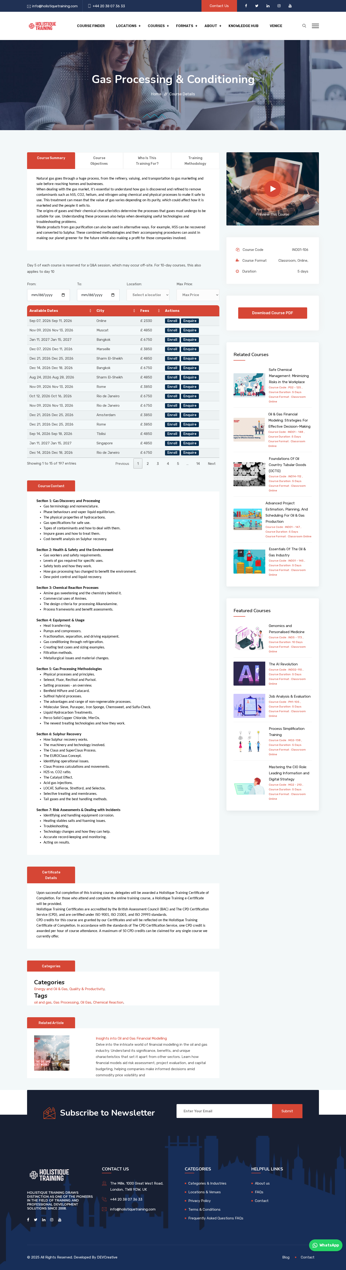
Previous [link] (122, 464)
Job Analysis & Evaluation (290, 696)
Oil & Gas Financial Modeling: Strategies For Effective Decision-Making (289, 420)
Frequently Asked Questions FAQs (215, 1218)
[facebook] (246, 6)
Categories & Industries (207, 1183)
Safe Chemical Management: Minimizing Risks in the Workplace (289, 376)
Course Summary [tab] (51, 158)
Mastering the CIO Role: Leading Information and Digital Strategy (289, 773)
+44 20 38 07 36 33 (109, 6)
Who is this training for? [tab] (147, 161)
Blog (286, 1257)
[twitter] (257, 6)
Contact (262, 1201)
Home (156, 94)
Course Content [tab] (51, 486)
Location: (134, 284)
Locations (126, 26)
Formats (184, 26)
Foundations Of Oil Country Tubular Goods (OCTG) (287, 465)
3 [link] (158, 464)
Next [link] (212, 464)
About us (262, 1183)
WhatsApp (329, 1245)
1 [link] (138, 464)
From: (31, 284)
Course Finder (91, 26)
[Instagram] (280, 6)
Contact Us (219, 6)
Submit (287, 1111)
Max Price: (185, 284)
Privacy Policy (199, 1201)
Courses (156, 26)
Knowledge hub (243, 26)
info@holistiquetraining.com (55, 6)
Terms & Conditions (204, 1209)
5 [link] (178, 464)
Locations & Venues (204, 1192)
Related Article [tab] (51, 1023)
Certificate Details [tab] (51, 875)
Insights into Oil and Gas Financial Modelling (131, 1038)
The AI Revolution (283, 664)
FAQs (259, 1192)
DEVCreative (107, 1257)
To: (79, 284)
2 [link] (148, 464)
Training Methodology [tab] (195, 161)
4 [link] (168, 464)
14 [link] (198, 464)
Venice (276, 26)
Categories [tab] (51, 966)
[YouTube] (290, 6)
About (211, 26)
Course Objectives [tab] (99, 161)
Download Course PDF (272, 313)
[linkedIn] (268, 6)
